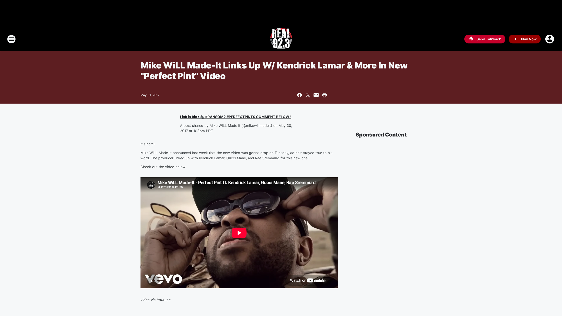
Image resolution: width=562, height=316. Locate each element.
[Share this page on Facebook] (299, 95)
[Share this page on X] (308, 95)
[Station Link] (281, 39)
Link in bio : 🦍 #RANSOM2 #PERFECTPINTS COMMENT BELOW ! (235, 117)
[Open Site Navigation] (11, 39)
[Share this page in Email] (316, 95)
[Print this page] (324, 95)
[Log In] (550, 39)
